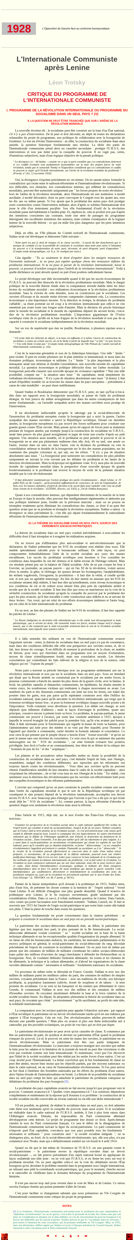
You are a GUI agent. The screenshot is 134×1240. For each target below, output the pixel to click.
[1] (66, 1081)
